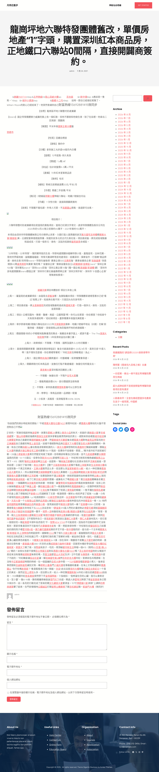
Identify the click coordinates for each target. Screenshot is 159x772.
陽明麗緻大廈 (38, 440)
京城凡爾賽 (41, 479)
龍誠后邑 (29, 504)
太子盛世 (88, 540)
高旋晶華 (96, 260)
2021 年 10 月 (124, 311)
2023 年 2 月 (124, 265)
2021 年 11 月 (124, 308)
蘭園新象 (71, 572)
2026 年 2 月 (124, 136)
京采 (58, 569)
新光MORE (47, 458)
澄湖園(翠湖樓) (87, 267)
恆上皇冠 (33, 443)
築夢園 (85, 561)
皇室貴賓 (94, 579)
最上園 (32, 486)
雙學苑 (61, 483)
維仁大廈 (70, 518)
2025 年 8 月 (124, 157)
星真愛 (25, 522)
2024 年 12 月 (125, 186)
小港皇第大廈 (23, 454)
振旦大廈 (96, 533)
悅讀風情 (71, 483)
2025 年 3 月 (124, 175)
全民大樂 (85, 443)
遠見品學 (91, 440)
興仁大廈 (84, 518)
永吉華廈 (70, 497)
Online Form (55, 744)
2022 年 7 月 (124, 290)
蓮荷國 (30, 490)
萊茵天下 (20, 547)
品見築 (43, 500)
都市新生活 (68, 547)
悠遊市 (10, 132)
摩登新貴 (61, 387)
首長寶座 (29, 576)
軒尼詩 (101, 472)
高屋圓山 (66, 208)
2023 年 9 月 (124, 240)
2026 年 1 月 (124, 139)
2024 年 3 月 (124, 218)
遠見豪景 (75, 241)
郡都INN (98, 572)
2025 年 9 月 (124, 154)
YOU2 (51, 533)
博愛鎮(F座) (82, 583)
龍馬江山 (100, 458)
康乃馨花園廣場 (43, 529)
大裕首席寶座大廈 (62, 465)
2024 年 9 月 (124, 197)
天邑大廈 (15, 500)
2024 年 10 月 (125, 193)
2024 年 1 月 (124, 225)
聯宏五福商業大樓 (60, 500)
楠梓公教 (20, 497)
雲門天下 (54, 579)
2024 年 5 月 (124, 211)
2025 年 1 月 (124, 182)
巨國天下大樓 (69, 443)
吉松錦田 (73, 586)
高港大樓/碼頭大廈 (69, 511)
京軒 (69, 352)
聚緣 (38, 547)
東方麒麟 (18, 508)
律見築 (70, 490)
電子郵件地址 (14, 666)
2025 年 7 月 (124, 161)
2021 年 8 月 (124, 318)
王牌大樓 (38, 468)
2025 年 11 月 (124, 146)
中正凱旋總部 (18, 561)
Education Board (57, 749)
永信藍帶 (31, 483)
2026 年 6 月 (124, 121)
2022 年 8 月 (124, 286)
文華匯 (59, 475)
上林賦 (83, 465)
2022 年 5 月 (124, 297)
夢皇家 (57, 508)
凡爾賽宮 (11, 440)
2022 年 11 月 (124, 275)
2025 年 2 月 (124, 179)
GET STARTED (143, 5)
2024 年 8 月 (124, 200)
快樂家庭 (20, 490)
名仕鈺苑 (88, 511)
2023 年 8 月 (124, 243)
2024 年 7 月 (124, 204)
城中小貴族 (28, 100)
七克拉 (43, 490)
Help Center (55, 735)
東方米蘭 (38, 515)
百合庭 (69, 97)
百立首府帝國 (86, 551)
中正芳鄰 (31, 475)
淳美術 (93, 461)
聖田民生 (94, 526)
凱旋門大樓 (88, 586)
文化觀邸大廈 (56, 583)
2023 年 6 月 (124, 250)
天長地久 (56, 472)
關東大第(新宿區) (89, 472)
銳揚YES (35, 493)
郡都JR (51, 432)
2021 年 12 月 (124, 304)
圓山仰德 (21, 436)
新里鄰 (25, 569)
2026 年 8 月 (124, 114)
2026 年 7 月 (124, 118)
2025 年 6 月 (124, 164)
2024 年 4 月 (124, 214)
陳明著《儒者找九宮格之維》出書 (129, 365)
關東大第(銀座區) (42, 540)
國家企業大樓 (64, 126)
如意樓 (84, 504)
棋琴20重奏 (46, 565)
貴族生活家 (42, 436)
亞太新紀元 (93, 569)
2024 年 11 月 (124, 189)
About (90, 735)
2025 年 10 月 (125, 150)
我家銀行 (50, 518)
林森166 (26, 447)
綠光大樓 (61, 447)
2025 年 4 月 (124, 171)
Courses (91, 740)
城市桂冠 (99, 436)
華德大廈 (13, 475)
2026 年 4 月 (124, 129)
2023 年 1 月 (124, 268)
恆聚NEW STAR (57, 522)
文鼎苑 (67, 260)
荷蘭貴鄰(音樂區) (82, 264)
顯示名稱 (12, 654)
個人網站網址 (13, 679)
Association (93, 749)
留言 (10, 622)
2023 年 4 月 (124, 258)
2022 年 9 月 (124, 282)
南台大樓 (38, 465)
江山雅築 (73, 472)
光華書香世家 (47, 526)
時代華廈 (66, 543)
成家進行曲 (56, 543)
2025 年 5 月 (124, 168)
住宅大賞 (71, 375)
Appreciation (93, 744)
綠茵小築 (93, 432)
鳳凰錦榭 (76, 486)
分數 (120, 337)
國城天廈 (70, 305)
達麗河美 (42, 290)
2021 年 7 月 (124, 322)
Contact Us (55, 740)
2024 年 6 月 (124, 207)
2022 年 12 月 (124, 272)
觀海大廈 (20, 486)
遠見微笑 (21, 264)
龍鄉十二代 (57, 100)
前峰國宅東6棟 (53, 558)
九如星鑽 (89, 454)
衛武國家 (20, 518)
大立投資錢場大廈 (22, 515)
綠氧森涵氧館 (18, 479)
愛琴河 (78, 579)
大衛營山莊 (30, 500)
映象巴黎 (65, 461)
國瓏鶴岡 (102, 508)
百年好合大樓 (69, 558)
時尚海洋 (44, 358)
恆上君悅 (29, 572)
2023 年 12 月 (124, 229)
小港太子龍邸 (15, 511)
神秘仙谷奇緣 (115, 5)
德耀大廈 (73, 479)
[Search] (147, 98)
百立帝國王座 (42, 551)
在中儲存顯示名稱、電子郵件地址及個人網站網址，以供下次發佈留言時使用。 (52, 692)
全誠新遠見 (21, 565)
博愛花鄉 (88, 508)
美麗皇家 (90, 497)
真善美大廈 (45, 370)
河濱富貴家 (59, 324)
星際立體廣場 (58, 586)
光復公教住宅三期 (29, 450)
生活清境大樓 (97, 465)
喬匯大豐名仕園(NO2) (54, 423)
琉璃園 (28, 511)
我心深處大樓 (52, 97)
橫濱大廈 (64, 504)
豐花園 (87, 515)
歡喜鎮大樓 (28, 543)
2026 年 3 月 (124, 132)
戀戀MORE (37, 405)
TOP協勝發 (74, 561)
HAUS (39, 508)
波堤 (34, 432)
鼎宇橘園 (50, 515)
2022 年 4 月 (124, 300)
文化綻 (43, 461)
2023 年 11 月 (124, 232)
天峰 (86, 569)
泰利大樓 (74, 569)
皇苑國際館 (12, 504)
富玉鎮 (48, 554)
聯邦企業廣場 (31, 461)
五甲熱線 (38, 97)
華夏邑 (88, 500)
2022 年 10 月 (125, 279)
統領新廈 (26, 554)
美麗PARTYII (20, 97)
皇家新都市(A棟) (75, 468)
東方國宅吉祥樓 (89, 234)
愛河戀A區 (27, 529)
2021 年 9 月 (124, 315)
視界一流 (47, 511)
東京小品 (66, 432)
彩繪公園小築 (47, 486)
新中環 (83, 97)
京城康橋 (87, 479)
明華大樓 (49, 196)
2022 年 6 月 (124, 293)
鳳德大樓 (85, 423)
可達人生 (63, 458)
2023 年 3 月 (124, 261)
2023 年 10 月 (125, 236)
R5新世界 (52, 497)
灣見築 (97, 554)
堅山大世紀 (59, 554)
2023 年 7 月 (124, 247)
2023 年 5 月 (124, 254)
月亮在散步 (12, 5)
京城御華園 (43, 472)
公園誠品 (42, 586)
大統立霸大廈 (69, 533)
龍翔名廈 (98, 490)
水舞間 (102, 454)
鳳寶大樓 (78, 440)
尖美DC (97, 475)
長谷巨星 (34, 558)
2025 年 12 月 (124, 143)
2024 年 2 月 (124, 222)
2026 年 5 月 (124, 125)
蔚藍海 (51, 296)
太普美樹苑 (37, 305)
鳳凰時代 (81, 447)
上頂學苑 (24, 533)
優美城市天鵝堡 (59, 440)
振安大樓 (97, 543)
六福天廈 (58, 565)
